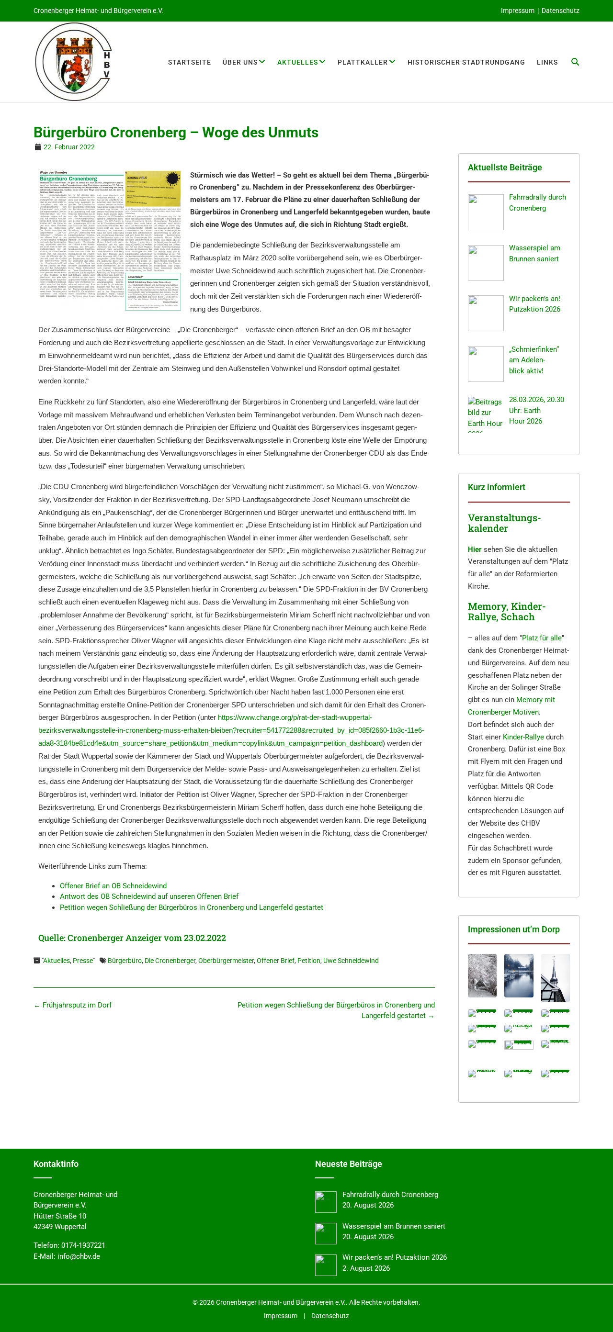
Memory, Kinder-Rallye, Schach (507, 611)
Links (547, 62)
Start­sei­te (189, 62)
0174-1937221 (83, 1245)
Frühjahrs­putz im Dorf (73, 1005)
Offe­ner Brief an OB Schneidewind (113, 886)
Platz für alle (542, 638)
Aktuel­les (297, 62)
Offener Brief (276, 960)
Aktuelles (56, 960)
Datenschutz (560, 10)
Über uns (240, 62)
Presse (83, 960)
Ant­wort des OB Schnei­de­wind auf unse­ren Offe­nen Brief (149, 896)
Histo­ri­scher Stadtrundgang (466, 62)
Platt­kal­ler (363, 62)
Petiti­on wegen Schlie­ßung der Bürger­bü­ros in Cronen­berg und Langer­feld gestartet (191, 907)
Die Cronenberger (170, 960)
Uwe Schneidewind (351, 960)
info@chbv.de (78, 1256)
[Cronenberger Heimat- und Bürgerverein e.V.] (74, 62)
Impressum (517, 10)
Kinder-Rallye (523, 737)
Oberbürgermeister (226, 960)
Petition (308, 960)
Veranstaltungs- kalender (504, 522)
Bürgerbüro (125, 960)
